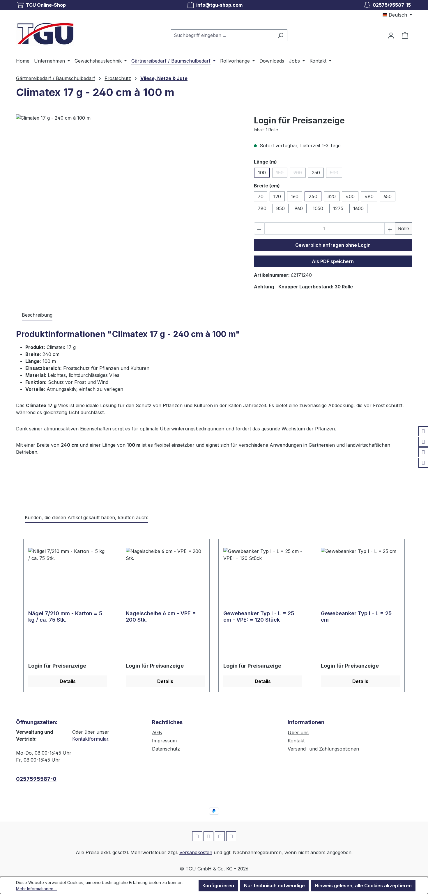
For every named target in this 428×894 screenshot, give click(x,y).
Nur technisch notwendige (274, 885)
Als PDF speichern (333, 261)
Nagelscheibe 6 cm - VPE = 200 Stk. (161, 616)
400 (350, 196)
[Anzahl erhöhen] (389, 228)
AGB (157, 732)
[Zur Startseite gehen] (45, 34)
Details (68, 681)
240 (313, 196)
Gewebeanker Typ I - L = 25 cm (356, 616)
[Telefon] (423, 462)
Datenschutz (166, 749)
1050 (318, 208)
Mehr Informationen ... (36, 888)
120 (277, 196)
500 (336, 174)
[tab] (37, 315)
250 (316, 172)
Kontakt (296, 741)
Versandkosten (195, 852)
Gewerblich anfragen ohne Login (333, 245)
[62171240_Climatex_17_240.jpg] (129, 177)
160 (294, 196)
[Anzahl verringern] (259, 228)
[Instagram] (423, 441)
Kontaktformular (90, 739)
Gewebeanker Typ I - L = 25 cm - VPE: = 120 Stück (258, 616)
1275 (338, 208)
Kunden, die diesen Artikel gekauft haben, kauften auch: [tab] (86, 517)
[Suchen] (280, 35)
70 (260, 196)
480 (369, 196)
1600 (358, 208)
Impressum (164, 741)
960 (299, 208)
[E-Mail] (423, 452)
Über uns (298, 732)
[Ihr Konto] (391, 35)
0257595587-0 (36, 779)
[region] (129, 177)
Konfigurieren (218, 885)
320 (332, 196)
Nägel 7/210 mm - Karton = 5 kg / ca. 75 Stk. (65, 616)
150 (281, 174)
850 (280, 208)
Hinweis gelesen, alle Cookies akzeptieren (363, 885)
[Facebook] (423, 431)
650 (387, 196)
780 (262, 208)
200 (299, 174)
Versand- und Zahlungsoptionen (323, 749)
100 (262, 172)
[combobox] (222, 35)
